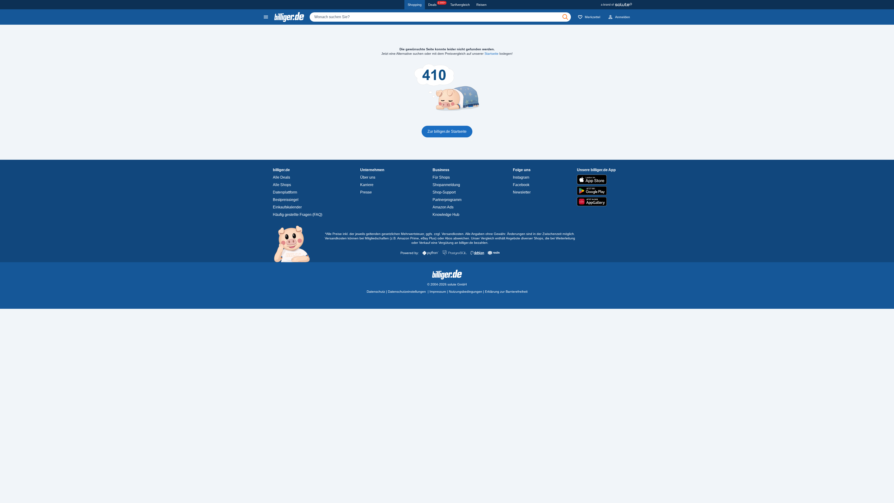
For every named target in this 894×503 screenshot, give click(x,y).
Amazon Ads (443, 207)
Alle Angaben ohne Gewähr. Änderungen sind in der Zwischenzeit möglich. (520, 234)
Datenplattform (285, 192)
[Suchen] (565, 17)
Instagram (521, 177)
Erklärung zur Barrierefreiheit (506, 291)
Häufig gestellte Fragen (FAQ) (297, 215)
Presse (366, 192)
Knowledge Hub (446, 215)
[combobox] (440, 17)
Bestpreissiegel (285, 200)
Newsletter (522, 192)
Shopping (415, 5)
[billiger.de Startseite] (289, 17)
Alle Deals (281, 177)
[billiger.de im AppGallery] (596, 201)
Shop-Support (444, 192)
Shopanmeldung (446, 185)
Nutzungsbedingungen (465, 291)
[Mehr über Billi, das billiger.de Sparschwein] (294, 243)
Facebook (521, 185)
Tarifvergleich (460, 5)
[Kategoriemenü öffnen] (266, 17)
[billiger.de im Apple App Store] (596, 179)
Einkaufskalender (287, 207)
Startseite (491, 53)
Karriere (366, 185)
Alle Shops (282, 185)
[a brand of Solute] (616, 5)
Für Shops (441, 177)
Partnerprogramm (447, 200)
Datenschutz (376, 291)
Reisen (481, 5)
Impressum (438, 291)
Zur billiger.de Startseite (447, 131)
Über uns (367, 177)
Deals (437, 4)
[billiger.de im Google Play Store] (596, 190)
